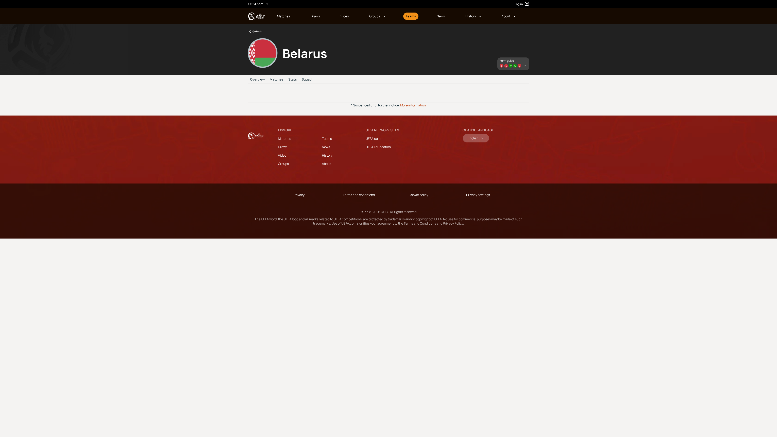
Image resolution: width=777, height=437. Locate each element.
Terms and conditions (359, 195)
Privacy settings (478, 195)
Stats (292, 79)
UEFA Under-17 (256, 16)
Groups (283, 163)
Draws (282, 147)
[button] (377, 16)
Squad (307, 79)
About (326, 163)
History (327, 155)
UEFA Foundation (378, 147)
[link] (283, 16)
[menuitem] (288, 16)
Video (282, 155)
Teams (327, 138)
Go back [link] (257, 31)
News (326, 147)
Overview (257, 79)
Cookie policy (418, 195)
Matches (276, 79)
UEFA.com (373, 138)
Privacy (299, 195)
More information (413, 105)
